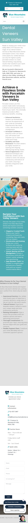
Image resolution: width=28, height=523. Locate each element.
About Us (16, 450)
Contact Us (11, 452)
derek (2, 517)
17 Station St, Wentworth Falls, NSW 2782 (13, 422)
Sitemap (10, 454)
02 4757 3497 (14, 411)
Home (10, 450)
